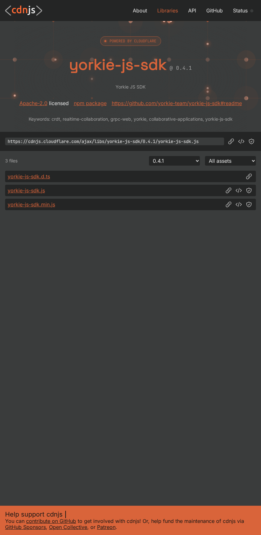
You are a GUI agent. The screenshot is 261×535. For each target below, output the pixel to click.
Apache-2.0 (33, 103)
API (192, 10)
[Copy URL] (231, 141)
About (140, 10)
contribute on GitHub (51, 521)
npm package (90, 103)
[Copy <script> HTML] (241, 141)
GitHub (214, 10)
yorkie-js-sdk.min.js (31, 204)
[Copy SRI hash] (251, 141)
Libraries (167, 10)
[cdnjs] (23, 10)
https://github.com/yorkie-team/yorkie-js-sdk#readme (177, 103)
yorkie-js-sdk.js (26, 190)
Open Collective (68, 527)
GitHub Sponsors (25, 527)
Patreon (106, 527)
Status (240, 10)
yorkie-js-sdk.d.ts (29, 176)
